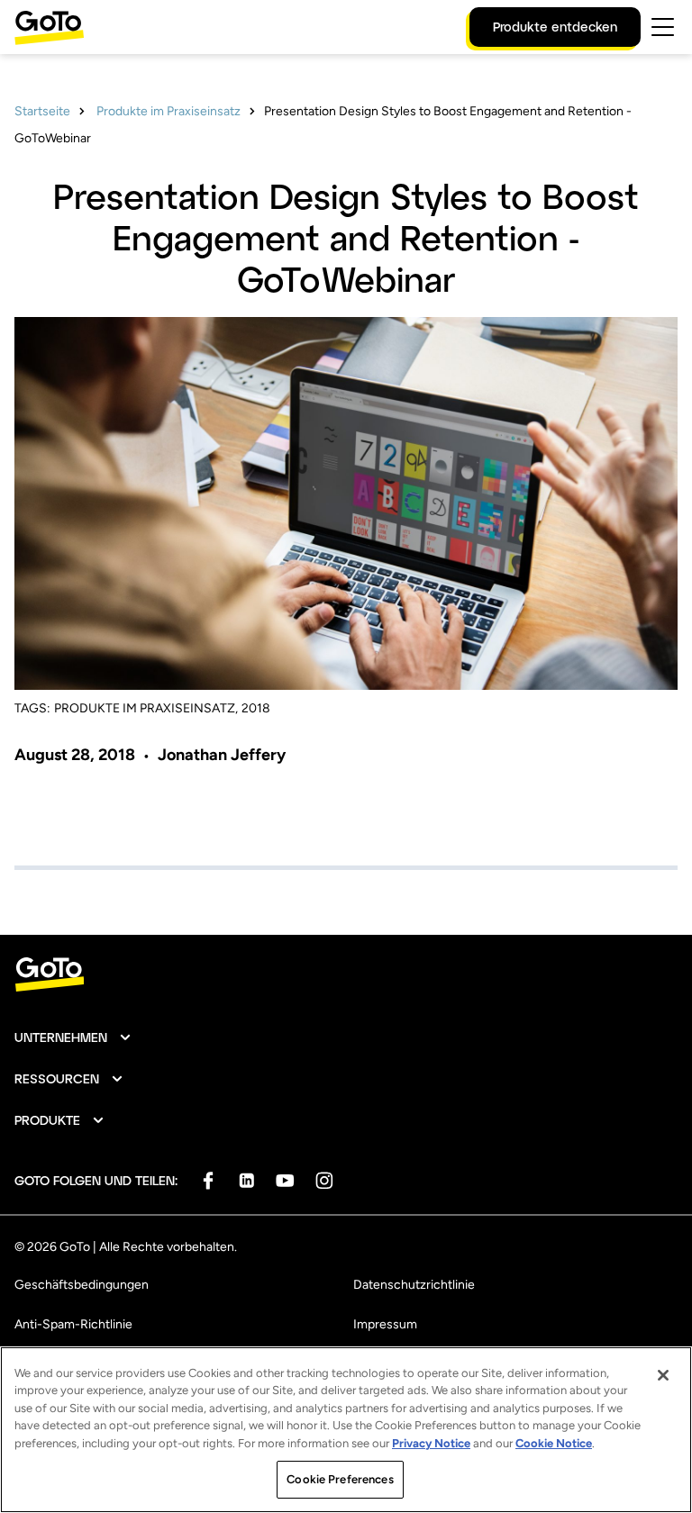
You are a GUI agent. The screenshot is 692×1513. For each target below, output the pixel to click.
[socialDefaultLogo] (208, 1180)
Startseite (42, 111)
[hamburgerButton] (663, 27)
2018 (255, 708)
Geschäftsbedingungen (81, 1284)
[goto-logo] (346, 974)
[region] (346, 1429)
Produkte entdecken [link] (555, 26)
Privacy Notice (431, 1443)
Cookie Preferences (340, 1479)
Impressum (385, 1324)
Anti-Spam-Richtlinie (73, 1324)
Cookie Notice (553, 1443)
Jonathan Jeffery (222, 755)
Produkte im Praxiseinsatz (167, 111)
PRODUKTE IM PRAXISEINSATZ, (146, 708)
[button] (73, 1037)
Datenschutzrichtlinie (414, 1284)
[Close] (663, 1375)
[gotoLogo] (49, 27)
